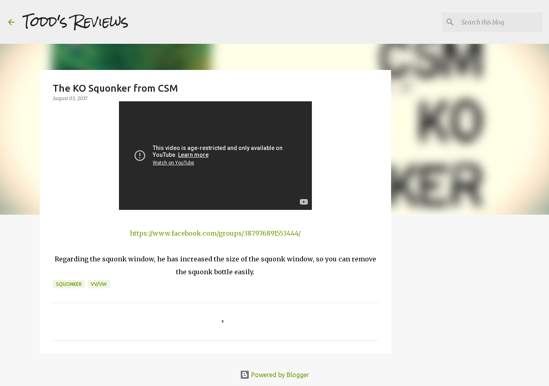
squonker (69, 284)
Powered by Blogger (279, 374)
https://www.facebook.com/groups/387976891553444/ (215, 233)
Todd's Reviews (76, 21)
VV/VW (99, 284)
